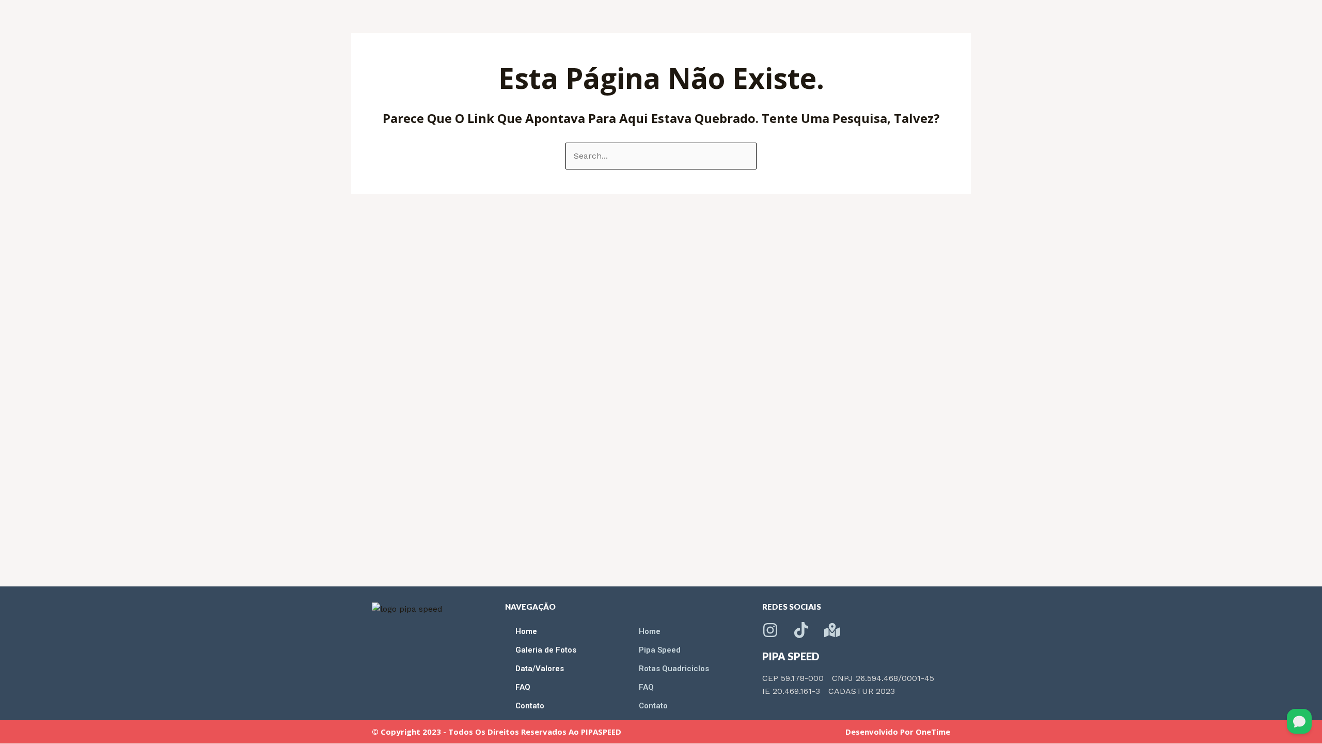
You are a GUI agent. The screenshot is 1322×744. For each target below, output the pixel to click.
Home (526, 631)
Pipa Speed (660, 650)
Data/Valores (539, 668)
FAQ (522, 687)
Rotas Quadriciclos (674, 668)
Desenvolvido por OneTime (897, 731)
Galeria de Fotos (545, 650)
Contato (529, 705)
